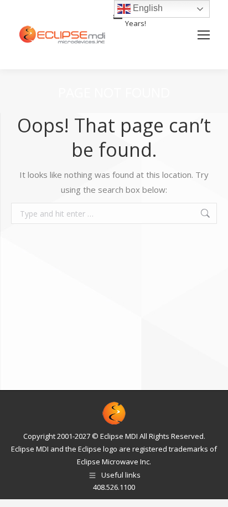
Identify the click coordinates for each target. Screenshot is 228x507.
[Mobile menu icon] (203, 35)
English (147, 8)
